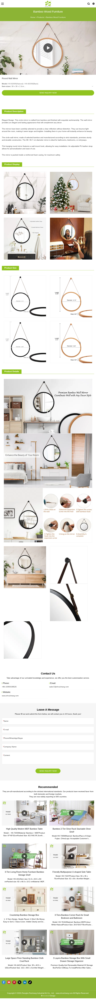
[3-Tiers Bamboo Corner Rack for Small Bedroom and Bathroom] (71, 899)
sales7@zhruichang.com (59, 687)
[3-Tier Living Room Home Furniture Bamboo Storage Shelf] (24, 856)
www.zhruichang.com (10, 696)
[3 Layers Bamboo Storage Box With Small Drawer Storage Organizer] (71, 942)
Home (32, 17)
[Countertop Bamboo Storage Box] (24, 899)
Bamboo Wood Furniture (56, 17)
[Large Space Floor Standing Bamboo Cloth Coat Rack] (24, 942)
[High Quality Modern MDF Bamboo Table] (24, 813)
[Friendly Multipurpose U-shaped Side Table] (71, 856)
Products (40, 17)
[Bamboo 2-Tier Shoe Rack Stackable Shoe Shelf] (71, 813)
